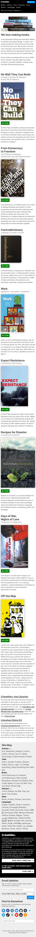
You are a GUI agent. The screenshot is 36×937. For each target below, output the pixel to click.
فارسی (4, 818)
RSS (10, 748)
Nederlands (12, 818)
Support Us (31, 2)
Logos (16, 765)
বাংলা (22, 821)
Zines (4, 762)
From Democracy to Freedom (14, 775)
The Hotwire (12, 794)
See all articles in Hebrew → (11, 10)
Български (8, 813)
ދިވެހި (24, 826)
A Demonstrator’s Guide (22, 757)
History (11, 754)
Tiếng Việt (11, 826)
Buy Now (5, 123)
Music (10, 765)
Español (12, 805)
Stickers (25, 762)
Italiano (19, 805)
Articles (5, 749)
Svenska (28, 821)
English (5, 805)
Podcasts (21, 5)
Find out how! (10, 716)
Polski (12, 810)
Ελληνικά (19, 810)
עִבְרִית (10, 823)
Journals (10, 762)
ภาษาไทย (17, 823)
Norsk (12, 829)
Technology (6, 757)
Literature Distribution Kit (10, 726)
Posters (18, 762)
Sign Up (30, 897)
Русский (5, 810)
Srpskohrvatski (24, 818)
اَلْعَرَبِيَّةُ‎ (4, 821)
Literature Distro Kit (11, 720)
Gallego (29, 826)
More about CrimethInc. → (22, 860)
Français (5, 807)
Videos (4, 765)
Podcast (5, 789)
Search (3, 7)
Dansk (4, 823)
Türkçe (26, 815)
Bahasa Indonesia (26, 813)
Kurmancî (5, 829)
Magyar (19, 815)
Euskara (12, 815)
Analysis (19, 751)
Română (17, 821)
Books (3, 5)
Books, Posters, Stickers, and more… (17, 799)
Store (28, 5)
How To (18, 754)
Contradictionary (8, 778)
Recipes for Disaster (20, 781)
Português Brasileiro (18, 807)
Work (18, 778)
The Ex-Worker (8, 791)
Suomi (26, 810)
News (24, 754)
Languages (11, 7)
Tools (15, 5)
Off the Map (16, 786)
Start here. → (27, 871)
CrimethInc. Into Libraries (14, 696)
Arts (3, 751)
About (18, 7)
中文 (16, 813)
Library (9, 5)
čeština (5, 815)
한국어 (10, 821)
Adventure (10, 751)
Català (19, 826)
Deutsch (26, 805)
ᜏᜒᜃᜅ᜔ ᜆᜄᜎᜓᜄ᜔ (22, 829)
